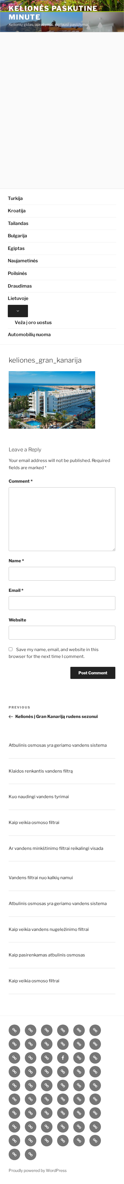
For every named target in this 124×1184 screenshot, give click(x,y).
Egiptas (16, 248)
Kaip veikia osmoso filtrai (34, 822)
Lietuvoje (18, 298)
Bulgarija (17, 235)
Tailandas (18, 223)
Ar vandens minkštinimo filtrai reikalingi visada (56, 848)
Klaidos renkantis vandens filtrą (41, 771)
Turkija (15, 198)
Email (16, 590)
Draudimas (20, 286)
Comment (21, 481)
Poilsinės (17, 273)
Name (16, 560)
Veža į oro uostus (33, 322)
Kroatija (17, 210)
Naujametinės (23, 260)
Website (17, 620)
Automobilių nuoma (29, 334)
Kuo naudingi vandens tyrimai (39, 796)
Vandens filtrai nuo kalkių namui (41, 877)
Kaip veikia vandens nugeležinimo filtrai (49, 929)
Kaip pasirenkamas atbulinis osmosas (47, 955)
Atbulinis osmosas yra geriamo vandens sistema (58, 745)
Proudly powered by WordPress (38, 1170)
